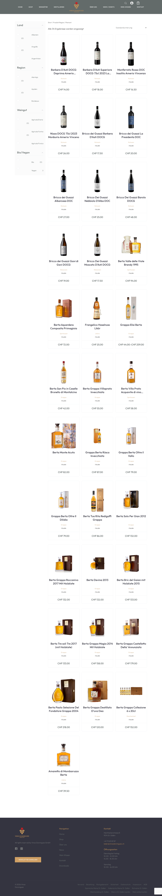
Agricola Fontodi (33, 133)
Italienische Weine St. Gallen (119, 888)
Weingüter (43, 7)
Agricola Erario (33, 121)
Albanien (33, 36)
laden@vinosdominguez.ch (114, 844)
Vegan (33, 170)
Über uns (93, 7)
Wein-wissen (126, 7)
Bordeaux (33, 103)
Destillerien (59, 7)
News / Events (109, 7)
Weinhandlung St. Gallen (99, 892)
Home (20, 7)
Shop (31, 7)
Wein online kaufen (139, 892)
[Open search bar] (126, 3)
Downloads (64, 866)
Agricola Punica (33, 145)
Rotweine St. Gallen (139, 888)
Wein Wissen (64, 855)
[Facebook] (16, 848)
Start (50, 22)
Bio (31, 162)
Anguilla (33, 48)
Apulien (33, 91)
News (61, 850)
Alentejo (33, 79)
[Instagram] (21, 848)
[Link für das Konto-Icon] (131, 3)
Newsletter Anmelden (28, 860)
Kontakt (140, 7)
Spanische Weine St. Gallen (95, 888)
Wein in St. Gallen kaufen (120, 892)
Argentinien (33, 60)
